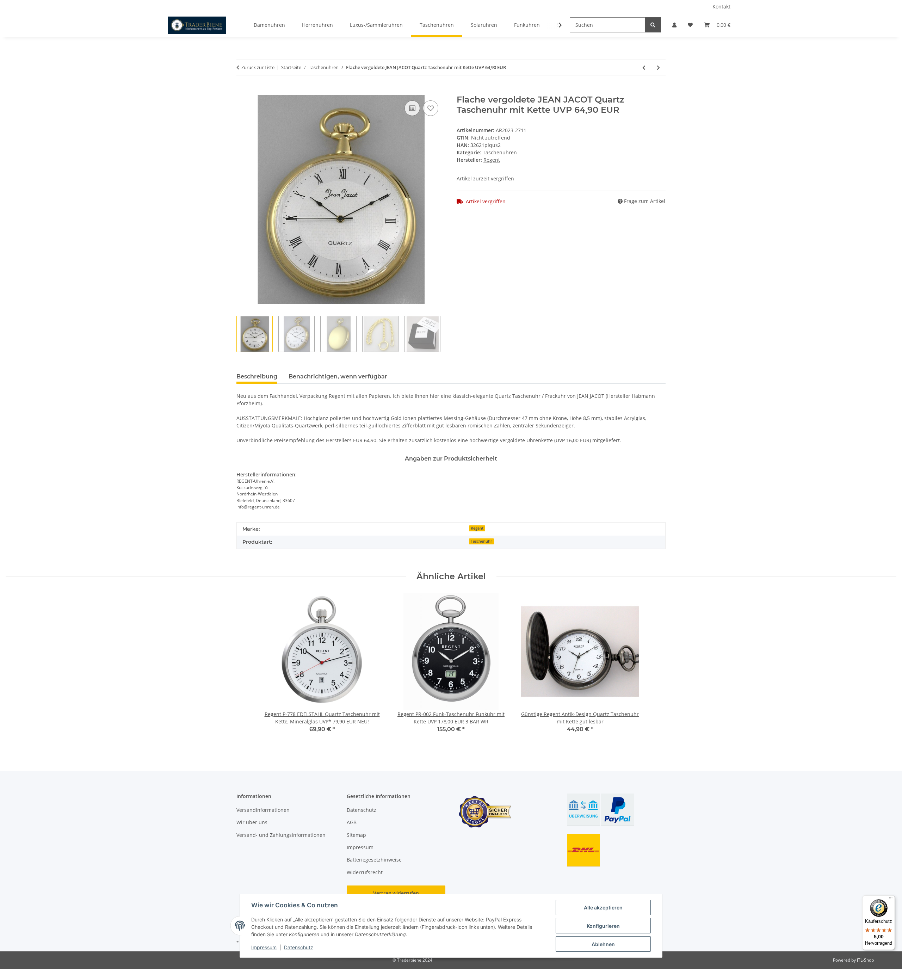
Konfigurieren (603, 926)
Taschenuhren (500, 152)
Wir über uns (251, 822)
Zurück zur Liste (257, 67)
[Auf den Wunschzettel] (430, 108)
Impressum (264, 947)
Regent (477, 528)
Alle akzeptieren (603, 908)
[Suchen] (653, 24)
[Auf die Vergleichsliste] (412, 108)
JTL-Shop (865, 960)
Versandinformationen (263, 810)
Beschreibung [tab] (256, 376)
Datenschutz (298, 947)
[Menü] (890, 899)
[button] (674, 25)
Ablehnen (603, 944)
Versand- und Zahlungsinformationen (281, 835)
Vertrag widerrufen (396, 893)
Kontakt (721, 6)
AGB (352, 822)
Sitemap (356, 835)
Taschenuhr (481, 541)
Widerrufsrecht (365, 872)
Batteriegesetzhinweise (374, 859)
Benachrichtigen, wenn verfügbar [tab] (338, 376)
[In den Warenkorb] (242, 91)
